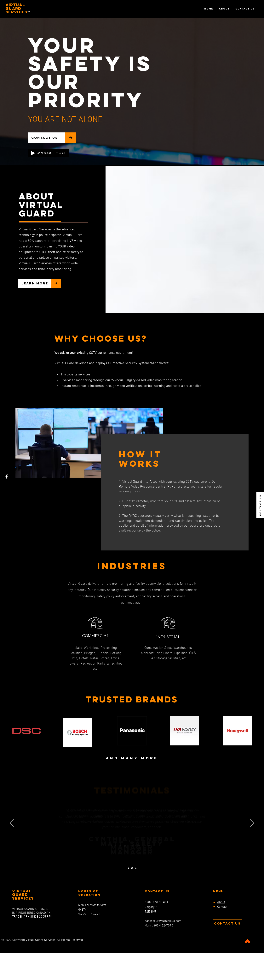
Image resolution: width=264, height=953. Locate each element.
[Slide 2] (128, 868)
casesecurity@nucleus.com (163, 921)
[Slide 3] (135, 868)
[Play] (33, 153)
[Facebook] (6, 476)
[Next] (252, 823)
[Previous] (12, 823)
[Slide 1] (132, 868)
